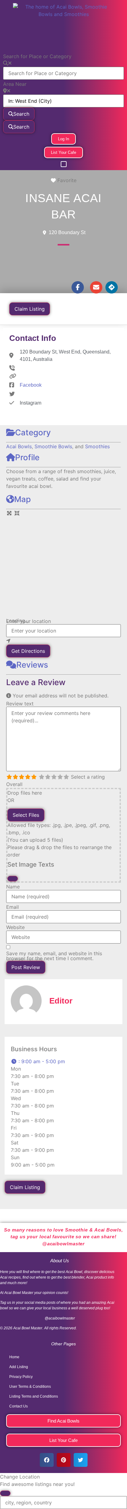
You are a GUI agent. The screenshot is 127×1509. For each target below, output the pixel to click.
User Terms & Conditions (30, 1386)
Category (33, 432)
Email (12, 906)
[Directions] (111, 287)
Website (15, 927)
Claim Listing (29, 309)
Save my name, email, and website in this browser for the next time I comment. (54, 956)
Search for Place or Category (37, 56)
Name (13, 886)
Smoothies (97, 446)
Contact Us (18, 1406)
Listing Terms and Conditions (33, 1396)
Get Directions (28, 651)
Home (14, 1357)
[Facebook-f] (78, 287)
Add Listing (18, 1367)
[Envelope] (96, 287)
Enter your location (28, 621)
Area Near (15, 84)
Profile (27, 457)
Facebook (31, 385)
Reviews (32, 664)
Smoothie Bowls (53, 446)
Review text (20, 703)
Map (22, 499)
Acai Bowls (19, 446)
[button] (64, 164)
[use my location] (63, 641)
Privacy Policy (21, 1377)
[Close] (12, 878)
